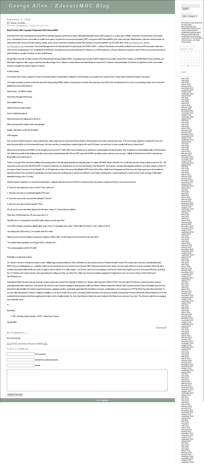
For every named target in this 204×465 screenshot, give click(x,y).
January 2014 (186, 362)
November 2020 (187, 205)
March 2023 (185, 151)
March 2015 (185, 336)
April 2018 (185, 265)
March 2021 (185, 197)
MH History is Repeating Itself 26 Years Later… (191, 24)
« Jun (183, 71)
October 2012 (186, 391)
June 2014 (185, 353)
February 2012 (186, 407)
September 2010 (187, 439)
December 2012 (187, 387)
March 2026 (185, 84)
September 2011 (187, 416)
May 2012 (185, 401)
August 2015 (186, 326)
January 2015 (186, 339)
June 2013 (185, 376)
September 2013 (187, 370)
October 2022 (186, 161)
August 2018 (186, 257)
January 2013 (186, 385)
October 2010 (186, 437)
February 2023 (186, 153)
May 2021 (185, 194)
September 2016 (187, 301)
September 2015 (187, 324)
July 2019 (184, 236)
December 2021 (187, 180)
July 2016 (184, 305)
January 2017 (186, 293)
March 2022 (185, 174)
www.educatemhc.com (15, 46)
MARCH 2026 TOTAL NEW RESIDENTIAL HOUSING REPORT (191, 31)
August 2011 (186, 418)
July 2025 (184, 98)
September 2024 (187, 117)
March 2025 (185, 105)
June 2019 (185, 238)
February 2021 (186, 199)
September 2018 (187, 255)
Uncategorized (21, 26)
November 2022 (187, 159)
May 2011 (185, 424)
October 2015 (186, 322)
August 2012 (186, 395)
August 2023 (186, 142)
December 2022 (187, 157)
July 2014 (184, 351)
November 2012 (187, 389)
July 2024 (184, 121)
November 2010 (187, 435)
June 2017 (185, 284)
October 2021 (186, 184)
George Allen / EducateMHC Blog (59, 5)
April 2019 (185, 242)
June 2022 (185, 169)
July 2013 (184, 374)
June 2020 (185, 215)
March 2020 (185, 221)
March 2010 (185, 451)
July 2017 (184, 282)
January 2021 (186, 201)
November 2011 (187, 412)
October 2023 (186, 138)
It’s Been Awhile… (17, 22)
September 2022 (187, 163)
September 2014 (187, 347)
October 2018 (186, 253)
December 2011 (187, 410)
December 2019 (187, 226)
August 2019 (186, 234)
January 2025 (186, 109)
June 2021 (185, 192)
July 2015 (184, 328)
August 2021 (186, 188)
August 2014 (186, 349)
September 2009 (187, 462)
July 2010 (184, 443)
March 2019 (185, 243)
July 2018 (184, 259)
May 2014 (185, 355)
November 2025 (187, 90)
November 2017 (187, 274)
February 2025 (186, 107)
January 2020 (186, 224)
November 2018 (187, 251)
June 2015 (185, 330)
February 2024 (186, 130)
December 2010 (187, 433)
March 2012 (185, 405)
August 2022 (186, 165)
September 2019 (187, 232)
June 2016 (185, 307)
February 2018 (186, 268)
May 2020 (185, 217)
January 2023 (186, 155)
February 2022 (186, 176)
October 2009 (186, 460)
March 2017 (185, 289)
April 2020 (185, 219)
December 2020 (187, 203)
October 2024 (186, 115)
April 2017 (185, 288)
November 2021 (187, 182)
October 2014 (186, 345)
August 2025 (186, 96)
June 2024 (185, 123)
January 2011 (186, 431)
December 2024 (187, 111)
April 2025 (185, 103)
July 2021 (184, 190)
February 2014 (186, 361)
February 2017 (186, 291)
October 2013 (186, 368)
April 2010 (185, 449)
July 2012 (184, 397)
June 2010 (185, 445)
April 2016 (185, 311)
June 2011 (185, 422)
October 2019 (186, 230)
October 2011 (186, 414)
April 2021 (185, 195)
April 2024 (185, 127)
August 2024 (186, 119)
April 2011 (185, 426)
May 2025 (185, 101)
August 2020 (186, 211)
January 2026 (186, 86)
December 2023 (187, 134)
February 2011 (186, 430)
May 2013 (185, 378)
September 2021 (187, 186)
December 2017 (187, 272)
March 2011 (185, 428)
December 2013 (187, 364)
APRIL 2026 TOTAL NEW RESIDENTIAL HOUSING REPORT (191, 28)
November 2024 (187, 113)
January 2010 (186, 455)
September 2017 (187, 278)
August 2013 (186, 372)
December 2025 (187, 88)
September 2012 (187, 393)
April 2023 (185, 149)
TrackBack (41, 343)
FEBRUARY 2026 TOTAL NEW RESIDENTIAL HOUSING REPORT (191, 35)
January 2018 (186, 270)
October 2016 (186, 299)
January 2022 (186, 178)
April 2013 (185, 380)
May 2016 (185, 309)
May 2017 (185, 286)
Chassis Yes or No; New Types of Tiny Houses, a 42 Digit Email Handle (192, 40)
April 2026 (185, 82)
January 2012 (186, 409)
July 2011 (184, 420)
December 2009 (187, 456)
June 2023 (185, 146)
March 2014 (185, 359)
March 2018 (185, 267)
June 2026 (185, 79)
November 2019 (187, 228)
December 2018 (187, 249)
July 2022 (184, 167)
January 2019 (186, 247)
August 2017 (186, 280)
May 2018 (185, 263)
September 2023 (187, 140)
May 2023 (185, 148)
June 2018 (185, 261)
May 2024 (185, 125)
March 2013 (185, 382)
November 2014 (187, 343)
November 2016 (187, 297)
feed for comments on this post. (21, 343)
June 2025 (185, 100)
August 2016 (186, 303)
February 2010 (186, 453)
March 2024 (185, 128)
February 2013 (186, 383)
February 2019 (186, 245)
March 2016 (185, 313)
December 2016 (187, 295)
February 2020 (186, 222)
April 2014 (185, 357)
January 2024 (186, 132)
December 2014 (187, 341)
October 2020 (186, 207)
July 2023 (184, 144)
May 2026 (185, 80)
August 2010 (186, 441)
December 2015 (187, 318)
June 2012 (185, 399)
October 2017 (186, 276)
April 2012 (185, 403)
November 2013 (187, 366)
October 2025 (186, 92)
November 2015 (187, 320)
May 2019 (185, 240)
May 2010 (185, 447)
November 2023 (187, 136)
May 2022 (185, 171)
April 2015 (185, 334)
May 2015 (185, 332)
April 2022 (185, 173)
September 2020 (187, 209)
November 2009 (187, 458)
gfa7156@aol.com (136, 43)
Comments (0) (161, 327)
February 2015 (186, 337)
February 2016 (186, 315)
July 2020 (184, 213)
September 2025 (187, 94)
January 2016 (186, 316)
